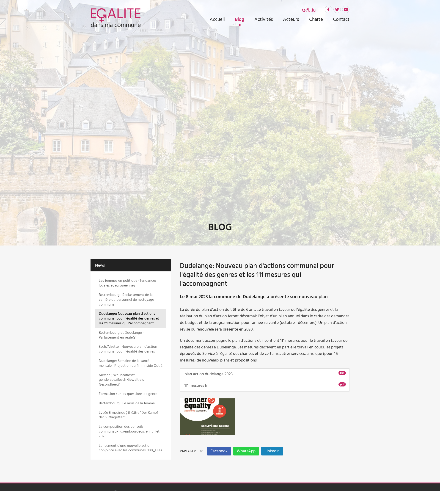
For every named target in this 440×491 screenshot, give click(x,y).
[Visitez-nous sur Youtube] (345, 9)
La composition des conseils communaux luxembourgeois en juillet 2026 (129, 431)
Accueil (217, 19)
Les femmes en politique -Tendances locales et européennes (128, 283)
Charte (316, 19)
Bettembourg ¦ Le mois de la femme (127, 403)
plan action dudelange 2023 (264, 374)
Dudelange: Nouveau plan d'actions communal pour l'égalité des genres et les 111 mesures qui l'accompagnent (129, 318)
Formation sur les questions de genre (128, 393)
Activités (263, 19)
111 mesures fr (264, 385)
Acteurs (291, 19)
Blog (239, 20)
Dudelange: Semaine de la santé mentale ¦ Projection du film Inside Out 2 (130, 363)
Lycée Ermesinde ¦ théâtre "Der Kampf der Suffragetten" (128, 415)
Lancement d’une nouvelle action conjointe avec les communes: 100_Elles (130, 448)
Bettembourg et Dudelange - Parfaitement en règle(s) (121, 335)
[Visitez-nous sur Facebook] (328, 9)
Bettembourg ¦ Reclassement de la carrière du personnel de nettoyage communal (126, 299)
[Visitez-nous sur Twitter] (337, 9)
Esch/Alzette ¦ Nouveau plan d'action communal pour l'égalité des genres (128, 349)
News (100, 265)
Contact (341, 19)
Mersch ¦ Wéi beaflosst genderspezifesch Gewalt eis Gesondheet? (121, 379)
